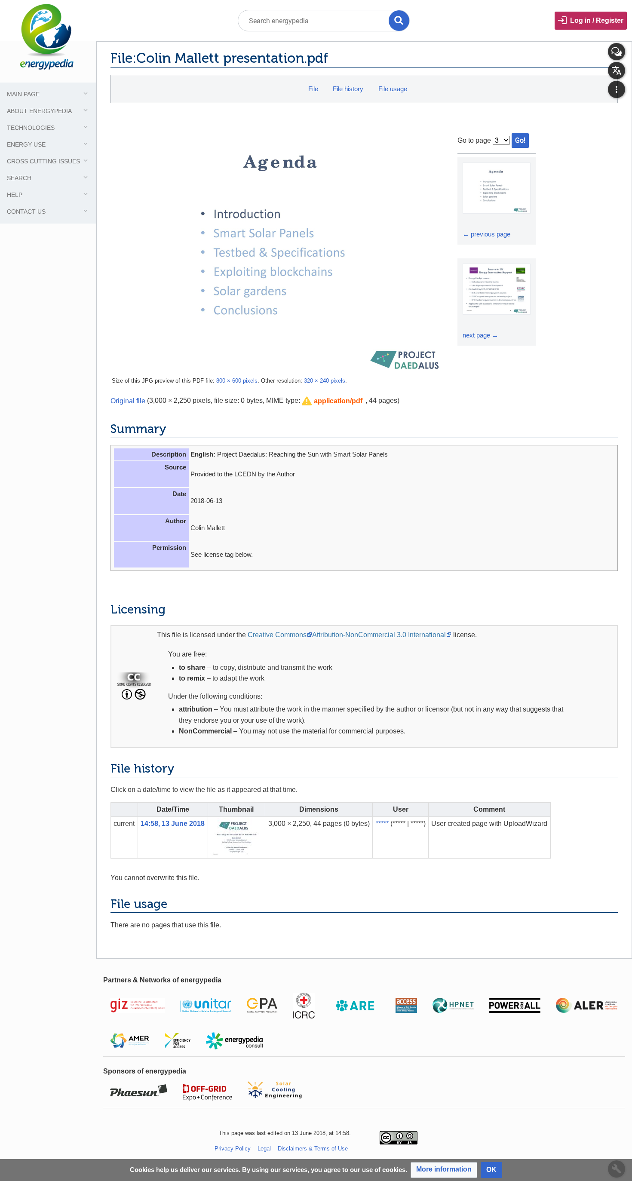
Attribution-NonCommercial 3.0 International (379, 634)
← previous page (486, 234)
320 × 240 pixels (324, 380)
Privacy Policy (233, 1148)
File (313, 88)
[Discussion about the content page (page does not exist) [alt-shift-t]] (616, 51)
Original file (127, 400)
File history (348, 88)
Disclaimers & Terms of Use (313, 1148)
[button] (332, 401)
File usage (392, 88)
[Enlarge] (470, 221)
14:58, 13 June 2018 (173, 823)
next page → (480, 335)
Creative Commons (277, 634)
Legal (264, 1148)
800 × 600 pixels (237, 380)
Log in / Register (596, 20)
